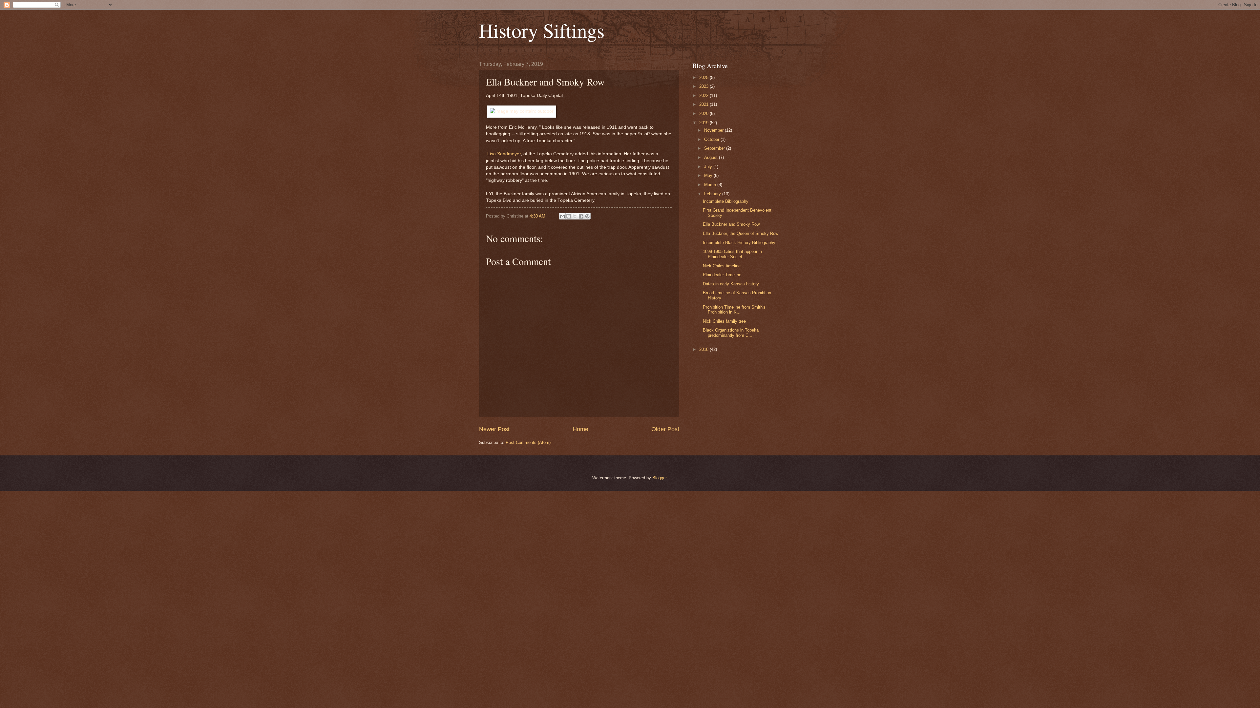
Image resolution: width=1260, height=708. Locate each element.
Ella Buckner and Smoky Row (731, 224)
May (709, 175)
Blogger (659, 477)
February (713, 193)
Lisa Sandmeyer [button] (504, 153)
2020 (704, 113)
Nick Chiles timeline (722, 265)
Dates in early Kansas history (731, 283)
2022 (704, 95)
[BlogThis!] (568, 216)
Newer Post (494, 429)
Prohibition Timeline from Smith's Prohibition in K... (734, 310)
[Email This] (562, 216)
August (711, 157)
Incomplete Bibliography (725, 201)
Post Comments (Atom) (528, 442)
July (708, 166)
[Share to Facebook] (581, 216)
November (714, 130)
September (715, 148)
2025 (704, 77)
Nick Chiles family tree (724, 321)
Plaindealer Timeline (722, 274)
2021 (704, 104)
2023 (704, 86)
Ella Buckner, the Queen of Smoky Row (740, 233)
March (710, 184)
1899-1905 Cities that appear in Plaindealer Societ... (732, 254)
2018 (704, 349)
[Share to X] (575, 216)
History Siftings (541, 30)
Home (580, 429)
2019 (704, 122)
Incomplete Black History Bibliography (739, 242)
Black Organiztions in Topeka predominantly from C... (731, 332)
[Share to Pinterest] (587, 216)
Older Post (665, 429)
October (712, 139)
